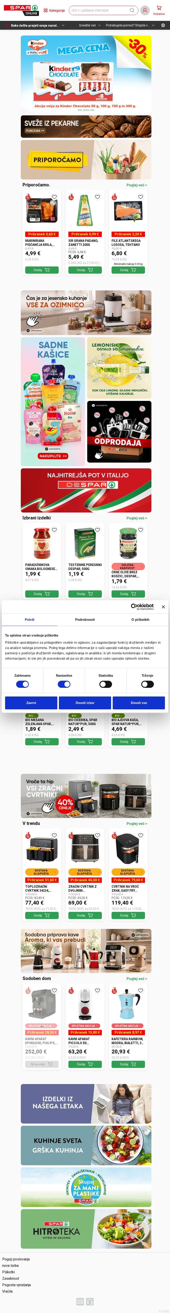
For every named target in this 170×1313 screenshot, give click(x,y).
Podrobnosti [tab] (85, 619)
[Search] (132, 10)
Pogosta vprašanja (16, 1285)
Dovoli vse (139, 703)
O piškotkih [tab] (140, 619)
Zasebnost (10, 1278)
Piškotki (8, 1272)
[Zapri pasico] (163, 606)
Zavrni (31, 703)
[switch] (64, 684)
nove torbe (10, 1266)
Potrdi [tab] (30, 619)
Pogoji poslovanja (16, 1259)
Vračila (7, 1291)
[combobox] (99, 10)
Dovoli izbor (85, 703)
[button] (21, 10)
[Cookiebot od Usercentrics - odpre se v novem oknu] (134, 606)
